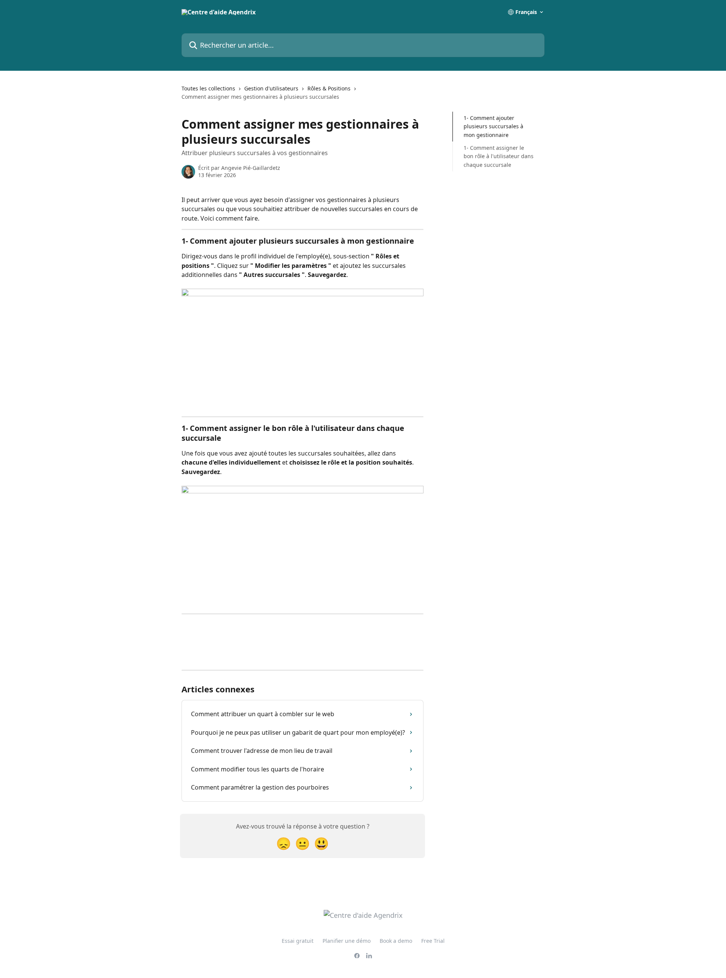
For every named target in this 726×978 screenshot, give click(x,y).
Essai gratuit (297, 940)
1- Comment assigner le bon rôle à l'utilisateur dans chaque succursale (499, 156)
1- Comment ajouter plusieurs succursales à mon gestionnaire (493, 126)
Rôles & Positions (329, 88)
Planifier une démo (347, 940)
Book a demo (396, 940)
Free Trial (433, 940)
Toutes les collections (208, 88)
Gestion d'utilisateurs (271, 88)
